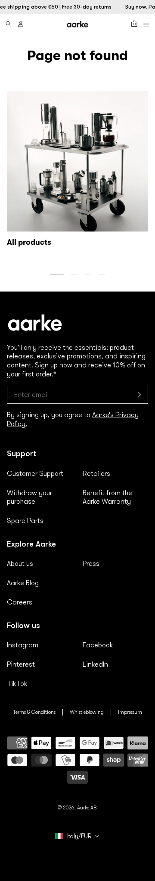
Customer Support (35, 474)
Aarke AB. (87, 808)
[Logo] (77, 24)
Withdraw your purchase (29, 497)
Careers (19, 602)
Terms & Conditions (34, 712)
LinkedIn (95, 664)
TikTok (17, 684)
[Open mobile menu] (146, 24)
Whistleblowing (87, 712)
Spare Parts (25, 521)
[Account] (21, 24)
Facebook (98, 645)
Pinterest (21, 664)
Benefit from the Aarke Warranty (107, 497)
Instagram (22, 645)
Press (91, 564)
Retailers (96, 474)
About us (20, 564)
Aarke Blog (23, 583)
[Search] (8, 24)
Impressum (130, 712)
